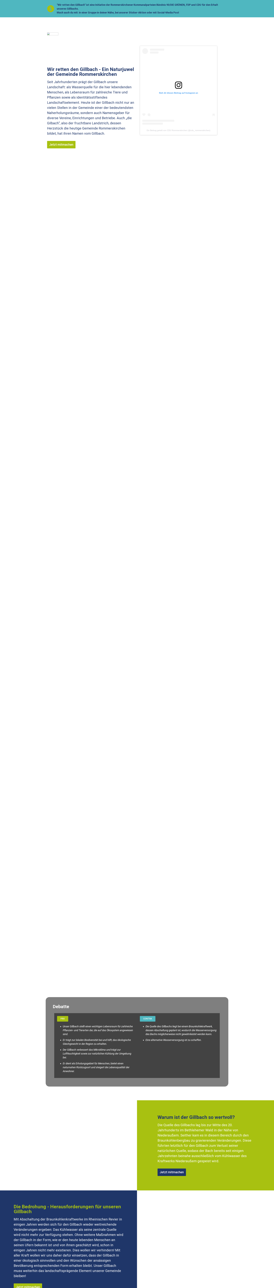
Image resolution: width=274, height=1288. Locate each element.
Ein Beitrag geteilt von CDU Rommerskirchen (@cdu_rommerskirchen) (178, 130)
